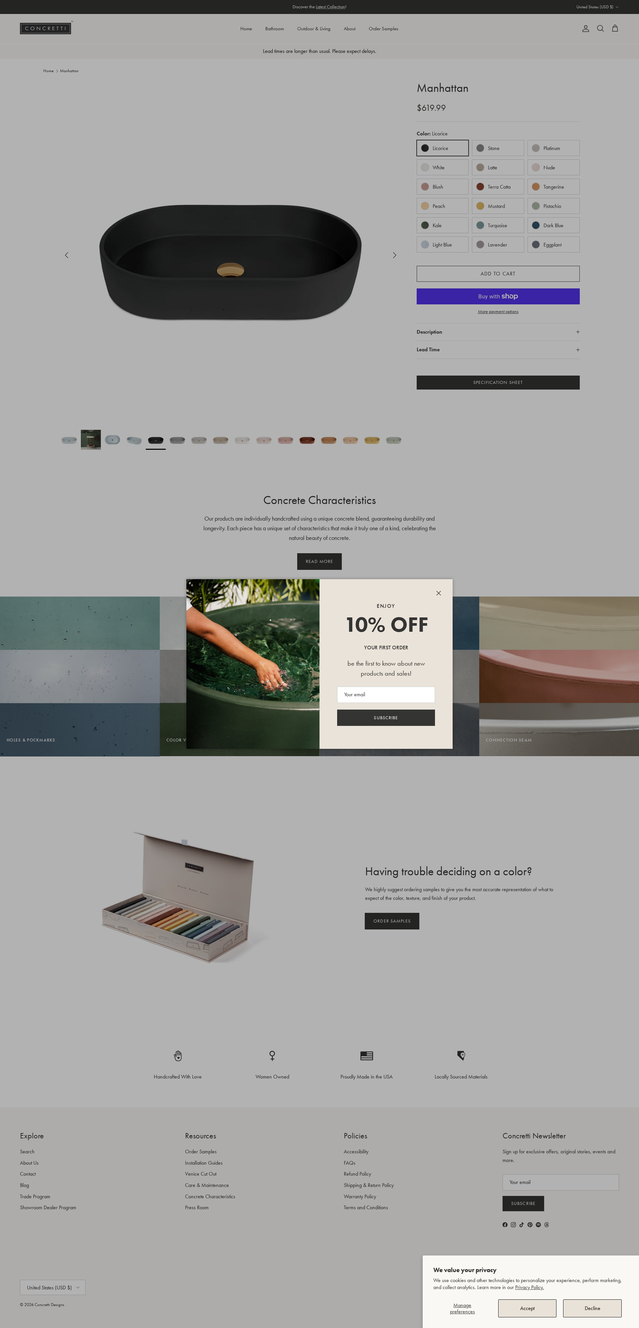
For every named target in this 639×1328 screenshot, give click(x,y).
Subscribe (386, 718)
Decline (592, 1308)
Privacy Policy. (529, 1287)
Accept (527, 1308)
